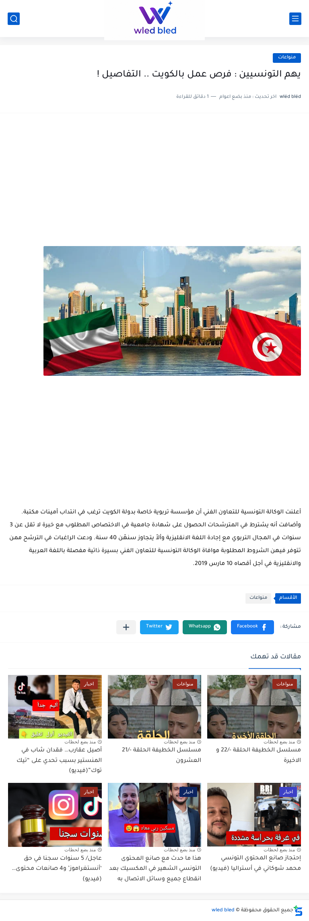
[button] (252, 627)
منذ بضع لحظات (279, 742)
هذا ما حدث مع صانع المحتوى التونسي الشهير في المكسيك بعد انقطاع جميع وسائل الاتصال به (155, 869)
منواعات (287, 57)
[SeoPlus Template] (298, 910)
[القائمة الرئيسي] (295, 18)
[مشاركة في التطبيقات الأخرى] (126, 627)
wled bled (223, 910)
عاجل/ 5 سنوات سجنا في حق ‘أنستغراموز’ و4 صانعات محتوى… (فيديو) (57, 869)
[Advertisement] (154, 183)
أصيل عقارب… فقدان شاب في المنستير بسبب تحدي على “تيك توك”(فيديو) (59, 760)
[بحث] (14, 18)
